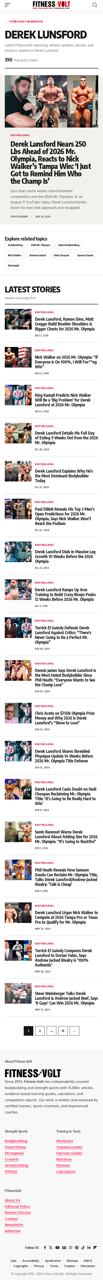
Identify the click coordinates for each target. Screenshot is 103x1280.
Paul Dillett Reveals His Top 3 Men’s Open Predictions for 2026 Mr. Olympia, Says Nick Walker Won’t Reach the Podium (65, 516)
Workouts (64, 1141)
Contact (11, 1218)
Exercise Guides (69, 1153)
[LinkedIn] (89, 1248)
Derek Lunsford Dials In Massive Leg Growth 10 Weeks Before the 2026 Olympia (65, 556)
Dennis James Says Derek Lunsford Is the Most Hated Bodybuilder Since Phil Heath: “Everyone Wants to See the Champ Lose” (65, 677)
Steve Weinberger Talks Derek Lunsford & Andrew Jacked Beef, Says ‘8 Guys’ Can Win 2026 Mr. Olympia (66, 998)
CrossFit (11, 1159)
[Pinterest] (77, 1248)
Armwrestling (16, 1165)
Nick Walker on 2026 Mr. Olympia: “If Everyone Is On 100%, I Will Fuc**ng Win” (66, 361)
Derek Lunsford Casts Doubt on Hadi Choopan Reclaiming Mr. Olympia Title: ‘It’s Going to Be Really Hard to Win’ (65, 796)
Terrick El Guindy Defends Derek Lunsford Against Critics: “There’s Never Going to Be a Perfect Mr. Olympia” (63, 635)
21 (63, 1031)
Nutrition (64, 1159)
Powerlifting (15, 1147)
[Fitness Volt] (51, 5)
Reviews (63, 1165)
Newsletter (14, 1224)
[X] (51, 1248)
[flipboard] (95, 1248)
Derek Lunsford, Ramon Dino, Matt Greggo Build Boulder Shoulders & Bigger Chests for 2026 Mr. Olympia (65, 323)
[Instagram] (70, 1248)
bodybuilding (15, 244)
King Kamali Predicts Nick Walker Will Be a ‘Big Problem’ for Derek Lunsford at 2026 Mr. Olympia (63, 399)
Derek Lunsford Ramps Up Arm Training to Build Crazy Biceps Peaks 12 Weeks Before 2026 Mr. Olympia (65, 594)
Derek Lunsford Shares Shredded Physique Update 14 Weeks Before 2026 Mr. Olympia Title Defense (64, 756)
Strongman (14, 1153)
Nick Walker (14, 255)
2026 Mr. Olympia (40, 244)
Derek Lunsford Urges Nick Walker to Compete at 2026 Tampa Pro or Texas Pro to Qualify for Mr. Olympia (66, 917)
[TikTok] (83, 1248)
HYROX (11, 1171)
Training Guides (69, 1147)
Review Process (18, 1212)
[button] (9, 5)
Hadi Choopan (61, 255)
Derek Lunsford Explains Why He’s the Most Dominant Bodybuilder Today (64, 475)
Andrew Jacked (37, 255)
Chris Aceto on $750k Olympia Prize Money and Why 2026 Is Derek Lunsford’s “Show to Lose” (65, 717)
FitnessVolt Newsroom (24, 21)
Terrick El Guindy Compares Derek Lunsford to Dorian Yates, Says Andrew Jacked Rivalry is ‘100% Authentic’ (63, 957)
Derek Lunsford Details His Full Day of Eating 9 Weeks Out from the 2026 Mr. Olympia (66, 437)
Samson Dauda (85, 255)
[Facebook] (45, 1248)
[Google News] (64, 1248)
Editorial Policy (17, 1206)
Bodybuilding (16, 1141)
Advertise (13, 1231)
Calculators (65, 1171)
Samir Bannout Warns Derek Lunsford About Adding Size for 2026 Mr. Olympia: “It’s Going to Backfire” (66, 836)
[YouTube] (57, 1248)
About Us (12, 1200)
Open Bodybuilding (69, 244)
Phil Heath (13, 265)
